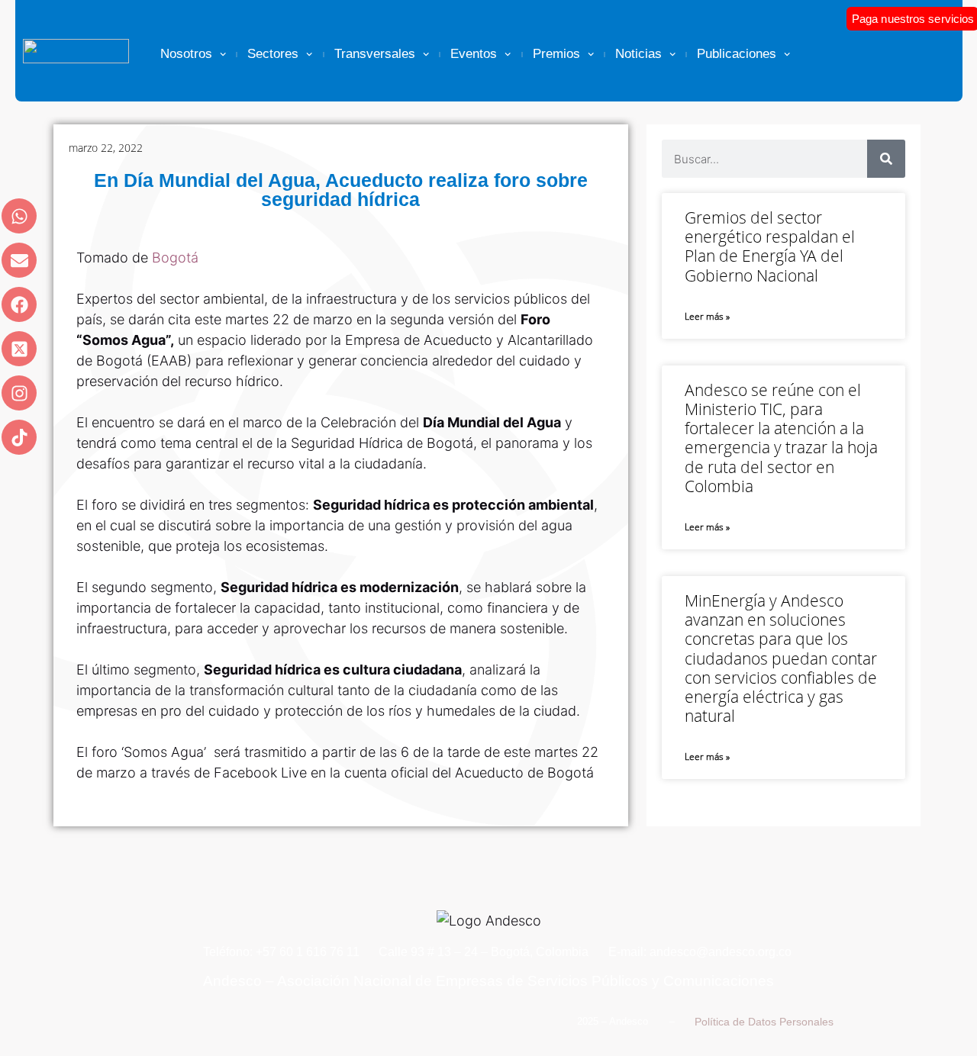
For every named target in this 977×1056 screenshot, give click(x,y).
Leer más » (707, 316)
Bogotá (175, 258)
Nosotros (186, 54)
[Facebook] (19, 304)
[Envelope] (19, 260)
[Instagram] (19, 392)
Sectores (272, 54)
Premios (556, 54)
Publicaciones (736, 54)
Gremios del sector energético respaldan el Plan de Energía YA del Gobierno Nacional (770, 246)
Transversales (374, 54)
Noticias (638, 54)
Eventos (473, 54)
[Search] (886, 159)
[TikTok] (19, 437)
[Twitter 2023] (19, 348)
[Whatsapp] (19, 215)
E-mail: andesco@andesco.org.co (700, 951)
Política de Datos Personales (764, 1022)
